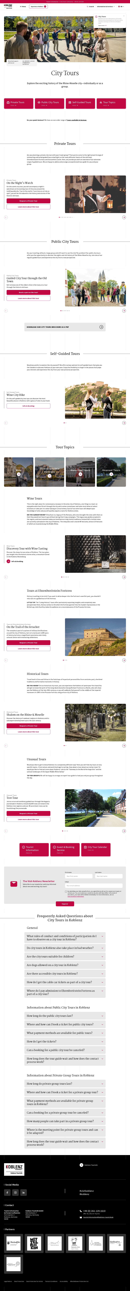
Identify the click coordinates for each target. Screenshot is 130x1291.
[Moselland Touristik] (54, 1243)
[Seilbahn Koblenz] (116, 1243)
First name (68, 872)
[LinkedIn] (23, 1192)
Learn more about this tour (28, 207)
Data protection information (76, 896)
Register (65, 904)
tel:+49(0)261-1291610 (28, 61)
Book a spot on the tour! (28, 292)
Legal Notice (8, 1281)
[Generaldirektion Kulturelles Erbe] (13, 1243)
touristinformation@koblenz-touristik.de (98, 1217)
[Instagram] (15, 1192)
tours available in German (76, 120)
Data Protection (19, 1281)
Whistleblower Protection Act (79, 1281)
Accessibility (64, 1281)
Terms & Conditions (51, 1281)
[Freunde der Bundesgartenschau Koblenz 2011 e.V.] (13, 1264)
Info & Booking (28, 406)
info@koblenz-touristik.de (26, 63)
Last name (98, 872)
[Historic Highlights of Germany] (95, 1243)
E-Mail (67, 882)
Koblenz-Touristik (91, 1165)
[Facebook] (7, 1192)
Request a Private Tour (28, 201)
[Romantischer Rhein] (34, 1243)
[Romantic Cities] (75, 1243)
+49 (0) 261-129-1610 (94, 1211)
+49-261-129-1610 (79, 1)
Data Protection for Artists (34, 1281)
